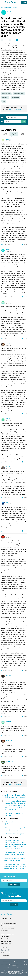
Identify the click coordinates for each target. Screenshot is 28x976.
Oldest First (22, 133)
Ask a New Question (15, 109)
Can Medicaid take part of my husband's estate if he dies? (14, 854)
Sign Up (14, 905)
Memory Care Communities (7, 928)
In (2, 121)
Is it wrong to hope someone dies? (14, 823)
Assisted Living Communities (8, 925)
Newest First (14, 133)
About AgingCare (5, 955)
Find (3, 117)
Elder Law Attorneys (6, 941)
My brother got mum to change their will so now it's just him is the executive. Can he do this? (15, 867)
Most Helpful (5, 133)
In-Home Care (4, 921)
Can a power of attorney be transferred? (13, 814)
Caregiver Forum (5, 936)
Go (24, 121)
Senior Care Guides (5, 939)
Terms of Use (20, 972)
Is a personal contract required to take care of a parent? (14, 860)
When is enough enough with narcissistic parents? (14, 829)
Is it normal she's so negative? (14, 834)
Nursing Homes (5, 930)
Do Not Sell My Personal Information (16, 973)
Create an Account (5, 953)
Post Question (14, 884)
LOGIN (24, 2)
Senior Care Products (6, 943)
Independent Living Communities (9, 923)
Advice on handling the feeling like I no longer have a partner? (15, 796)
